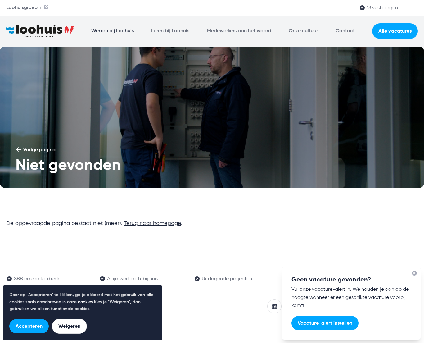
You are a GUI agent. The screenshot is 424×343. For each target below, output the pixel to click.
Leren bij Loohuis (170, 31)
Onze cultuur (303, 31)
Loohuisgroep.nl (24, 7)
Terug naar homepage (152, 223)
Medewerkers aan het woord (239, 31)
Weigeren (69, 326)
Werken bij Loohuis (112, 31)
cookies (85, 302)
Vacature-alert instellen (325, 323)
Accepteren (29, 326)
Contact (345, 31)
